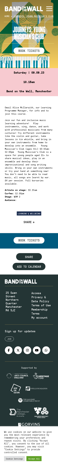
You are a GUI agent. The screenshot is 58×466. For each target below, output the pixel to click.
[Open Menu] (49, 9)
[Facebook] (9, 350)
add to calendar (29, 267)
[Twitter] (18, 350)
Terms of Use (41, 305)
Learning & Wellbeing (29, 213)
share (29, 257)
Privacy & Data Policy (40, 299)
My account (39, 317)
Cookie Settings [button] (14, 458)
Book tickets (29, 240)
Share (28, 222)
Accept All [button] (34, 458)
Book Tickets (29, 50)
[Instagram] (27, 350)
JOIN (9, 339)
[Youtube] (37, 350)
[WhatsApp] (46, 350)
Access (36, 293)
